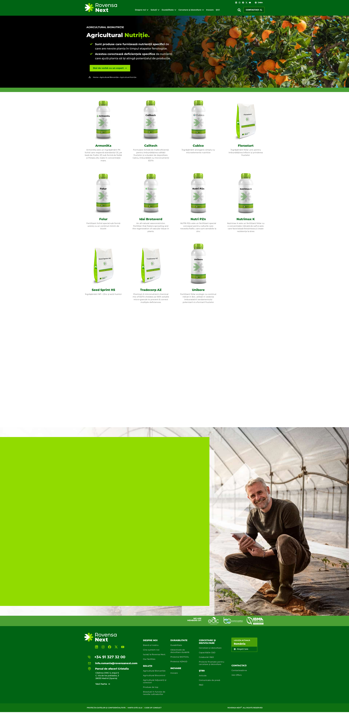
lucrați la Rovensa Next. (154, 654)
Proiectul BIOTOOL (179, 657)
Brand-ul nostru (150, 645)
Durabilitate (176, 645)
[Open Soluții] (159, 9)
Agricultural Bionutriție (105, 27)
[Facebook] (242, 2)
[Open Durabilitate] (175, 9)
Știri (202, 670)
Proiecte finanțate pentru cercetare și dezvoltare (211, 663)
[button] (239, 10)
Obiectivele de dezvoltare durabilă (179, 651)
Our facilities (149, 659)
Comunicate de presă (209, 680)
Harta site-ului (135, 708)
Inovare (175, 668)
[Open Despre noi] (147, 9)
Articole (203, 675)
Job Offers (236, 675)
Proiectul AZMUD (178, 661)
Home (95, 77)
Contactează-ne (239, 670)
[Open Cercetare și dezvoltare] (203, 9)
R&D (201, 685)
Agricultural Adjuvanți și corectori (154, 681)
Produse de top (150, 687)
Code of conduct (152, 708)
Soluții (147, 666)
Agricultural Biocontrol (154, 675)
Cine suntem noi (151, 650)
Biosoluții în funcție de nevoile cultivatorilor (154, 693)
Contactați (238, 665)
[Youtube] (249, 2)
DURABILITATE (178, 640)
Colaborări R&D (206, 657)
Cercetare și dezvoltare (207, 641)
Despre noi (150, 640)
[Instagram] (239, 2)
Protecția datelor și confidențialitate (106, 708)
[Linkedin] (236, 2)
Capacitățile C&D (207, 652)
